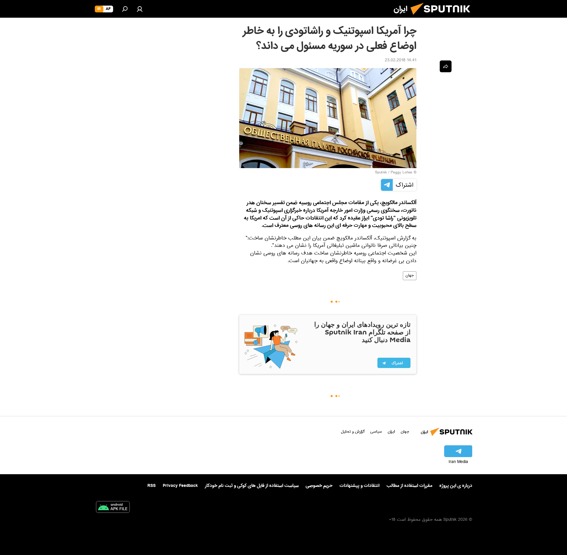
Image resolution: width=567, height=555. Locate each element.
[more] (446, 66)
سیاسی (376, 431)
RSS (151, 486)
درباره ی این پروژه (455, 486)
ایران (391, 431)
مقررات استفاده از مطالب (409, 486)
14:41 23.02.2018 (400, 61)
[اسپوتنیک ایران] (442, 17)
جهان (409, 275)
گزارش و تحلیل (353, 431)
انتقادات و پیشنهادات (359, 486)
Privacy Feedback (180, 486)
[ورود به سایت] (140, 9)
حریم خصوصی (319, 486)
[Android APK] (113, 508)
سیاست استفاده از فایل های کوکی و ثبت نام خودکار (252, 486)
